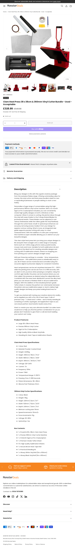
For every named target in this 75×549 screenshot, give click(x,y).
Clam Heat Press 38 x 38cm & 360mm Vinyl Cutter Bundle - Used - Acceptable (30, 11)
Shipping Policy (7, 544)
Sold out (50, 123)
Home (4, 11)
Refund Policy (18, 544)
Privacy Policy (29, 544)
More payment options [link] (37, 134)
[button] (71, 6)
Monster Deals (12, 541)
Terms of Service (40, 544)
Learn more (56, 1)
